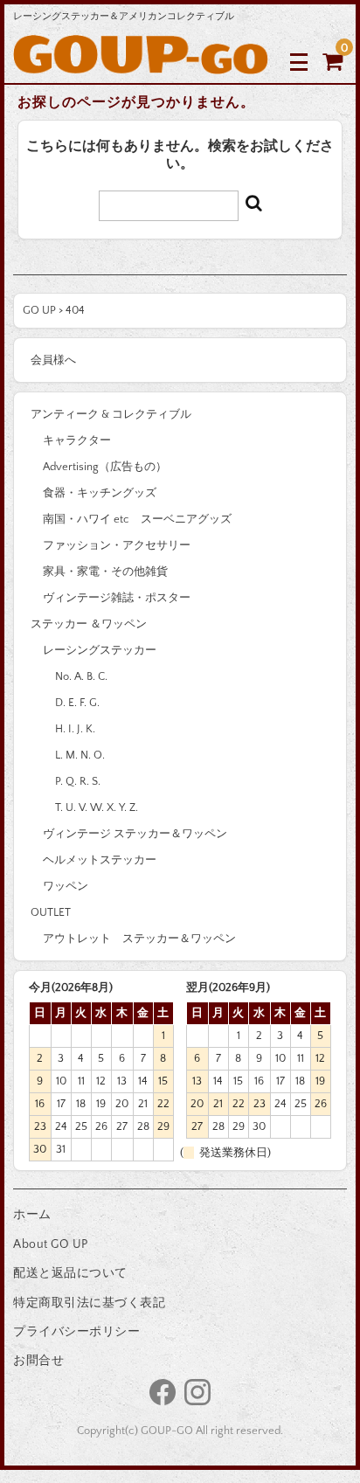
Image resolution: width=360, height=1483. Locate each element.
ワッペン (65, 886)
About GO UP (50, 1244)
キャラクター (77, 440)
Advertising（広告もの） (105, 467)
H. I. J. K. (75, 729)
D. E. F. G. (77, 702)
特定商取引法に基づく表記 (89, 1303)
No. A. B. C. (81, 676)
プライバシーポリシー (76, 1332)
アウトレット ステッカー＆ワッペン (139, 938)
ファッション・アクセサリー (116, 545)
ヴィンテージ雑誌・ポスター (116, 598)
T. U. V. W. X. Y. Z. (96, 807)
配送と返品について (70, 1273)
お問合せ (38, 1361)
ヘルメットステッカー (99, 860)
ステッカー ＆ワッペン (89, 624)
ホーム (32, 1215)
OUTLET (51, 912)
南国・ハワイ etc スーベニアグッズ (137, 519)
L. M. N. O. (80, 755)
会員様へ (53, 360)
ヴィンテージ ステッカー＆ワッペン (135, 834)
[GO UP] (140, 60)
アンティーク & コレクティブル (111, 414)
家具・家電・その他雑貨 (105, 571)
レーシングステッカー (99, 650)
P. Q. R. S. (77, 781)
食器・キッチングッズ (99, 493)
